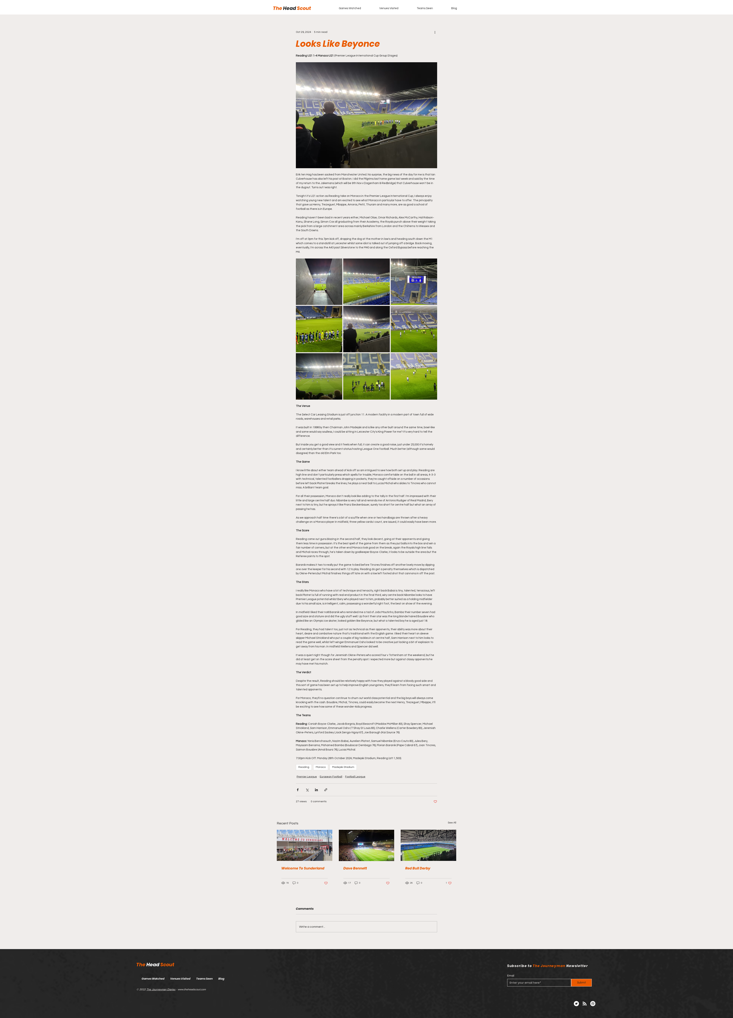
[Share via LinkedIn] (316, 790)
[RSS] (584, 1003)
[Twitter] (576, 1003)
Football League (355, 776)
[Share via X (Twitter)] (307, 790)
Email (510, 975)
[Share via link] (326, 790)
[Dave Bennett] (366, 845)
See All (452, 822)
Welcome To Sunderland (302, 868)
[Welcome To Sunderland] (304, 845)
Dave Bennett (355, 868)
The (278, 8)
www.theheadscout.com (192, 989)
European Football (331, 776)
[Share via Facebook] (297, 790)
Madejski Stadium (343, 767)
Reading (303, 767)
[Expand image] (319, 282)
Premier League (307, 776)
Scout (304, 8)
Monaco (321, 767)
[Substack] (592, 1003)
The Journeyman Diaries (160, 989)
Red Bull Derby (417, 868)
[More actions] (435, 32)
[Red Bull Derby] (428, 845)
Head (290, 8)
